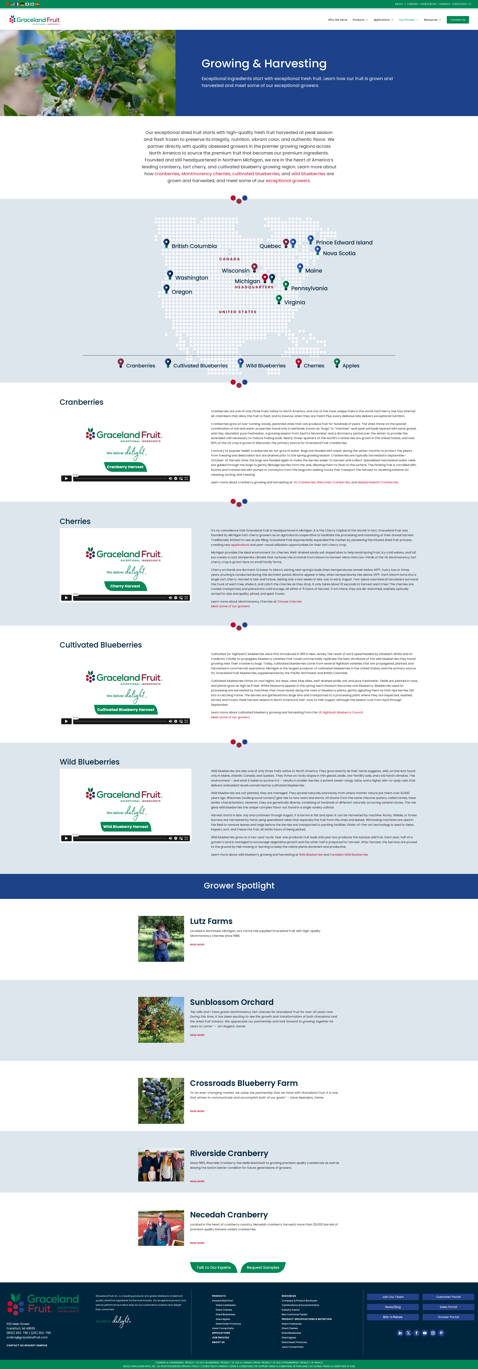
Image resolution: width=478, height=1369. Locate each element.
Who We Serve (337, 20)
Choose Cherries (289, 601)
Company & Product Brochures (299, 1300)
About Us (218, 1342)
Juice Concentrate (223, 1328)
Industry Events (291, 1309)
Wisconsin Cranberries (333, 482)
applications (240, 545)
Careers (412, 4)
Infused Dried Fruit (222, 1300)
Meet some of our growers (230, 606)
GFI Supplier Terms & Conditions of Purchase (281, 1366)
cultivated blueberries (256, 174)
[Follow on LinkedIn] (400, 1333)
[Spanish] (37, 4)
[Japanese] (27, 4)
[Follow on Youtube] (424, 1333)
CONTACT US (15, 1345)
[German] (22, 4)
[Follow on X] (408, 1333)
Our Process (407, 20)
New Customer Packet (295, 1314)
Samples (445, 4)
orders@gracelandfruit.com (27, 1337)
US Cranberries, (305, 482)
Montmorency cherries (205, 174)
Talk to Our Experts (213, 1267)
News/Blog (429, 4)
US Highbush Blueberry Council (340, 712)
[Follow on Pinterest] (441, 1333)
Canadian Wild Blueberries (349, 854)
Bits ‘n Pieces (393, 1317)
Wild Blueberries (311, 854)
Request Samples (263, 1267)
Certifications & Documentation (300, 1305)
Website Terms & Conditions (236, 1366)
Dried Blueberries (225, 1314)
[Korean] (32, 4)
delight (121, 1321)
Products (358, 20)
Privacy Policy (191, 1366)
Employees (460, 4)
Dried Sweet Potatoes (228, 1323)
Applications (382, 20)
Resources (430, 20)
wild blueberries (308, 174)
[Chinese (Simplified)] (8, 4)
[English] (12, 4)
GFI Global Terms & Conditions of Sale (332, 1366)
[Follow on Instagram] (433, 1333)
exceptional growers (288, 181)
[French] (17, 4)
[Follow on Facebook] (416, 1333)
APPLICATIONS (221, 1332)
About (399, 4)
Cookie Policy (209, 1366)
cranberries (167, 174)
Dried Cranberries (226, 1305)
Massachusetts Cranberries (378, 482)
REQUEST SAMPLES (36, 1345)
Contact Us (458, 20)
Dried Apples (223, 1319)
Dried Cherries (224, 1309)
